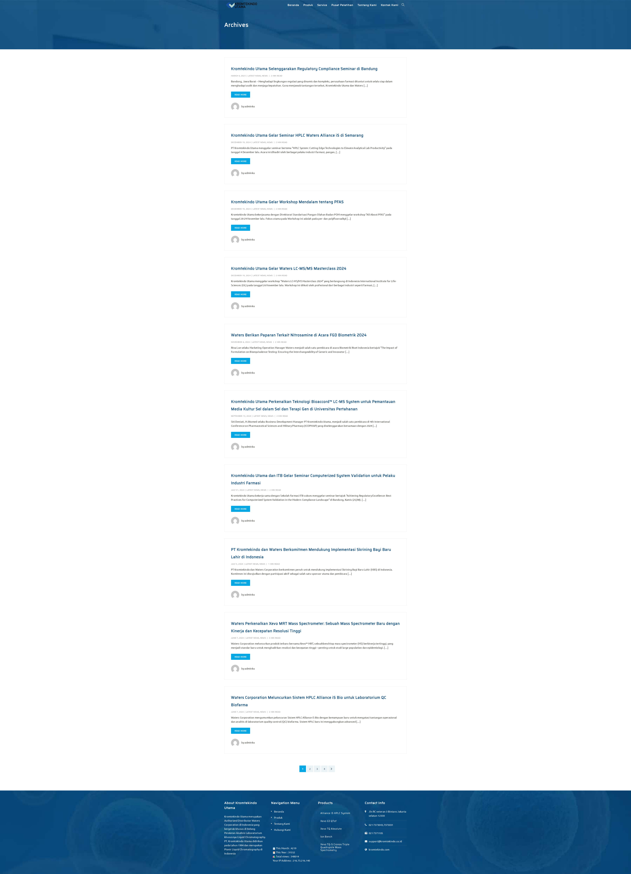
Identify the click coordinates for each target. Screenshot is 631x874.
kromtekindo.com (379, 849)
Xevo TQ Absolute (331, 829)
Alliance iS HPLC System (335, 813)
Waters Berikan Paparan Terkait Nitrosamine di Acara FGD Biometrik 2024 (299, 335)
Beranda (279, 811)
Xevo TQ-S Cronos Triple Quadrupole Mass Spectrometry (335, 847)
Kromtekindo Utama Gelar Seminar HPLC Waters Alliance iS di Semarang (297, 135)
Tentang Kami (282, 823)
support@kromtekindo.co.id (385, 841)
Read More (240, 94)
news (265, 75)
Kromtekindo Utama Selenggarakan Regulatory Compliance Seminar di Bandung (304, 69)
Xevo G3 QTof (328, 821)
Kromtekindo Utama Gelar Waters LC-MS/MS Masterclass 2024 (288, 268)
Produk (278, 817)
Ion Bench (326, 836)
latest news (254, 75)
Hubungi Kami (282, 829)
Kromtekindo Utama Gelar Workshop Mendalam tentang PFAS (287, 202)
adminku (250, 106)
